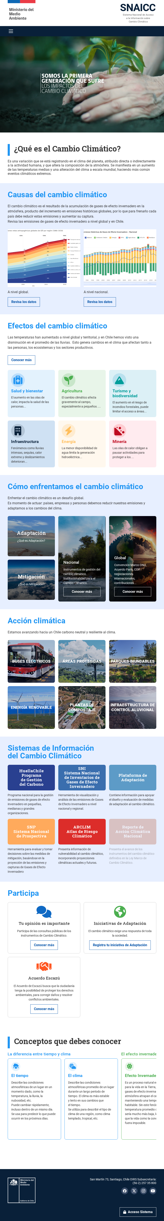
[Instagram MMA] (143, 1190)
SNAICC (137, 7)
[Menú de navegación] (11, 31)
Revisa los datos (23, 302)
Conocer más (21, 360)
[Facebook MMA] (124, 1190)
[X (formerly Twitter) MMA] (134, 1190)
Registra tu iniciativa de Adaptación (120, 945)
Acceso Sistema (140, 1212)
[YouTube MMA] (152, 1190)
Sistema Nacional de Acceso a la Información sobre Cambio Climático (138, 18)
